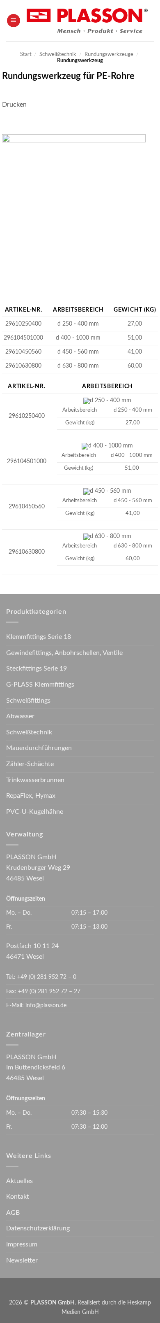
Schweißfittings (28, 700)
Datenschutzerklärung (38, 1228)
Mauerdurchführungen (39, 748)
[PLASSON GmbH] (87, 21)
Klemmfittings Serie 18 (38, 637)
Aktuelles (19, 1181)
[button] (13, 21)
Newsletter (22, 1260)
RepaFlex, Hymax (30, 795)
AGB (13, 1212)
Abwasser (20, 716)
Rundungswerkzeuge (109, 54)
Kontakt (17, 1196)
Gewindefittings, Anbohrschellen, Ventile (64, 653)
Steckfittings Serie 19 (36, 668)
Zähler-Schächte (30, 764)
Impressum (21, 1244)
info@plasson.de (45, 1005)
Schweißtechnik (57, 54)
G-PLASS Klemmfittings (40, 684)
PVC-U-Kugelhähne (34, 811)
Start (26, 54)
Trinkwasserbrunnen (35, 780)
